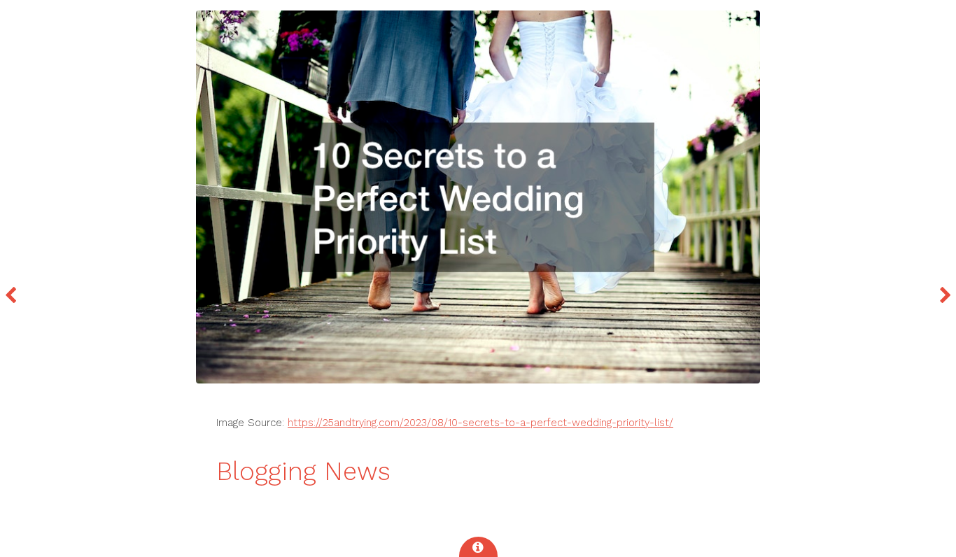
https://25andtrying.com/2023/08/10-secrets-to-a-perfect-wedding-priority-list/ (480, 422)
